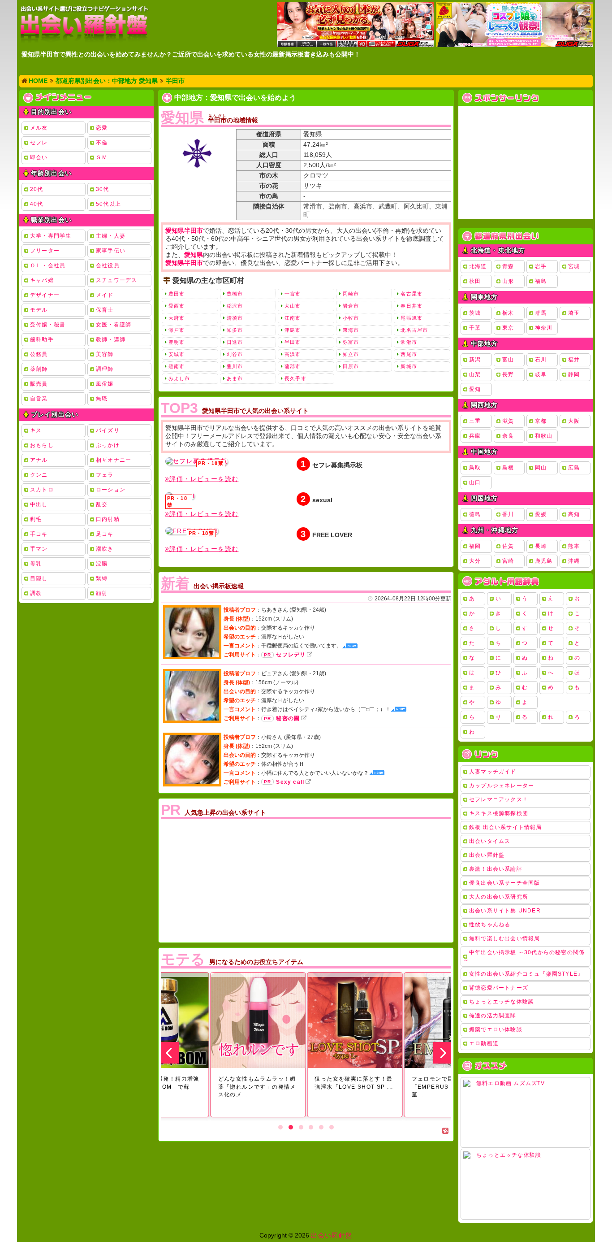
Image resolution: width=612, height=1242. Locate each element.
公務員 (39, 354)
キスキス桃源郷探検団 (498, 813)
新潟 (475, 359)
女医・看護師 (113, 324)
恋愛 (102, 128)
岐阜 (541, 374)
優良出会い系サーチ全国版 (504, 883)
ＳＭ (102, 157)
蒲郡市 (292, 366)
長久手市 (295, 378)
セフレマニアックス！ (498, 799)
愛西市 (176, 305)
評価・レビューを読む (203, 478)
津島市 (292, 330)
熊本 (574, 546)
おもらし (42, 445)
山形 (508, 281)
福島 (541, 281)
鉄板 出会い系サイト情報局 (505, 827)
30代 (102, 189)
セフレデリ (291, 654)
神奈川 (544, 328)
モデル (39, 310)
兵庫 (475, 436)
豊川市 (235, 366)
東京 (508, 328)
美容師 (105, 354)
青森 (508, 266)
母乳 (36, 563)
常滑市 (409, 342)
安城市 (176, 354)
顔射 (102, 593)
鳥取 (475, 468)
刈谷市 (235, 354)
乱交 (102, 504)
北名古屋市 (414, 330)
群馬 (541, 313)
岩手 (541, 266)
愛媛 (541, 514)
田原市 (351, 366)
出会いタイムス (489, 841)
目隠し (39, 578)
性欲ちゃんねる (489, 924)
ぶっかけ (108, 445)
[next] (442, 1053)
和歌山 (544, 436)
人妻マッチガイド (493, 772)
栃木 (508, 313)
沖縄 (574, 561)
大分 (475, 561)
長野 (508, 374)
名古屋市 (411, 293)
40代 (36, 204)
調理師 (105, 369)
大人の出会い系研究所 (498, 897)
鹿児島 (544, 561)
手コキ (39, 534)
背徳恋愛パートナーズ (498, 988)
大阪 (574, 421)
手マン (39, 549)
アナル (39, 460)
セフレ (39, 142)
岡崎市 (351, 293)
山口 (475, 482)
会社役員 (108, 265)
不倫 (102, 142)
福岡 (475, 546)
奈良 (508, 436)
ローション (110, 489)
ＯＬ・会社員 (47, 265)
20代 (36, 189)
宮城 (574, 266)
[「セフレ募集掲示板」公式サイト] (196, 461)
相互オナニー (113, 460)
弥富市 (351, 342)
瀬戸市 (176, 330)
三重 (475, 421)
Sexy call (290, 782)
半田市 (292, 342)
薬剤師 (39, 369)
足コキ (105, 534)
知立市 (351, 354)
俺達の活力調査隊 (493, 1015)
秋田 (475, 281)
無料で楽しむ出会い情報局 (504, 938)
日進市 (235, 342)
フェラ (105, 475)
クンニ (39, 475)
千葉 (475, 328)
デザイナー (45, 295)
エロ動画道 (484, 1043)
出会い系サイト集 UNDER (505, 911)
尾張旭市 (411, 318)
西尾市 (409, 354)
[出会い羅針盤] (84, 24)
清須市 (235, 318)
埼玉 (574, 313)
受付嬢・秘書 (47, 324)
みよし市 (179, 378)
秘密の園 (288, 718)
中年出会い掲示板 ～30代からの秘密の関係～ (524, 956)
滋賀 (508, 421)
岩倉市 (351, 305)
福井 (574, 359)
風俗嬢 (105, 384)
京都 (541, 421)
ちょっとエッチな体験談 (501, 1002)
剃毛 (36, 519)
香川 (508, 514)
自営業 (39, 398)
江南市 (292, 318)
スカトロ (42, 489)
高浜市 (292, 354)
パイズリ (108, 430)
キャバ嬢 (42, 280)
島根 (508, 468)
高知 (574, 514)
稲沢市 (235, 305)
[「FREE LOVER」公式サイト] (191, 530)
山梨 (475, 374)
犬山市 (292, 305)
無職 (102, 398)
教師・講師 (110, 339)
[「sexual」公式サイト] (179, 495)
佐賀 (508, 546)
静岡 (574, 374)
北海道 (478, 266)
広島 (574, 468)
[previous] (170, 1053)
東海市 (351, 330)
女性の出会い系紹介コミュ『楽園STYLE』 (526, 974)
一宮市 (292, 293)
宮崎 (508, 561)
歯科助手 (42, 339)
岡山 (541, 468)
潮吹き (105, 549)
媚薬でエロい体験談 (495, 1029)
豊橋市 (235, 293)
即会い (39, 157)
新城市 (409, 366)
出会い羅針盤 (486, 855)
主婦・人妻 (110, 236)
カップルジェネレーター (501, 785)
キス (36, 430)
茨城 (475, 313)
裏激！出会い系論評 (495, 869)
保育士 (105, 310)
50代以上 (108, 204)
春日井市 (411, 305)
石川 (541, 359)
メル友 (39, 128)
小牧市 (351, 318)
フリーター (45, 251)
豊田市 (176, 293)
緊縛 (102, 578)
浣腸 (102, 563)
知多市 (235, 330)
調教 (36, 593)
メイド (105, 295)
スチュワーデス (116, 280)
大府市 (176, 318)
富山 (508, 359)
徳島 (475, 514)
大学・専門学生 (50, 236)
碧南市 (176, 366)
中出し (39, 504)
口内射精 (108, 519)
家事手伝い (110, 251)
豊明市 (176, 342)
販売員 (39, 384)
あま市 (235, 378)
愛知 (475, 389)
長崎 (541, 546)
